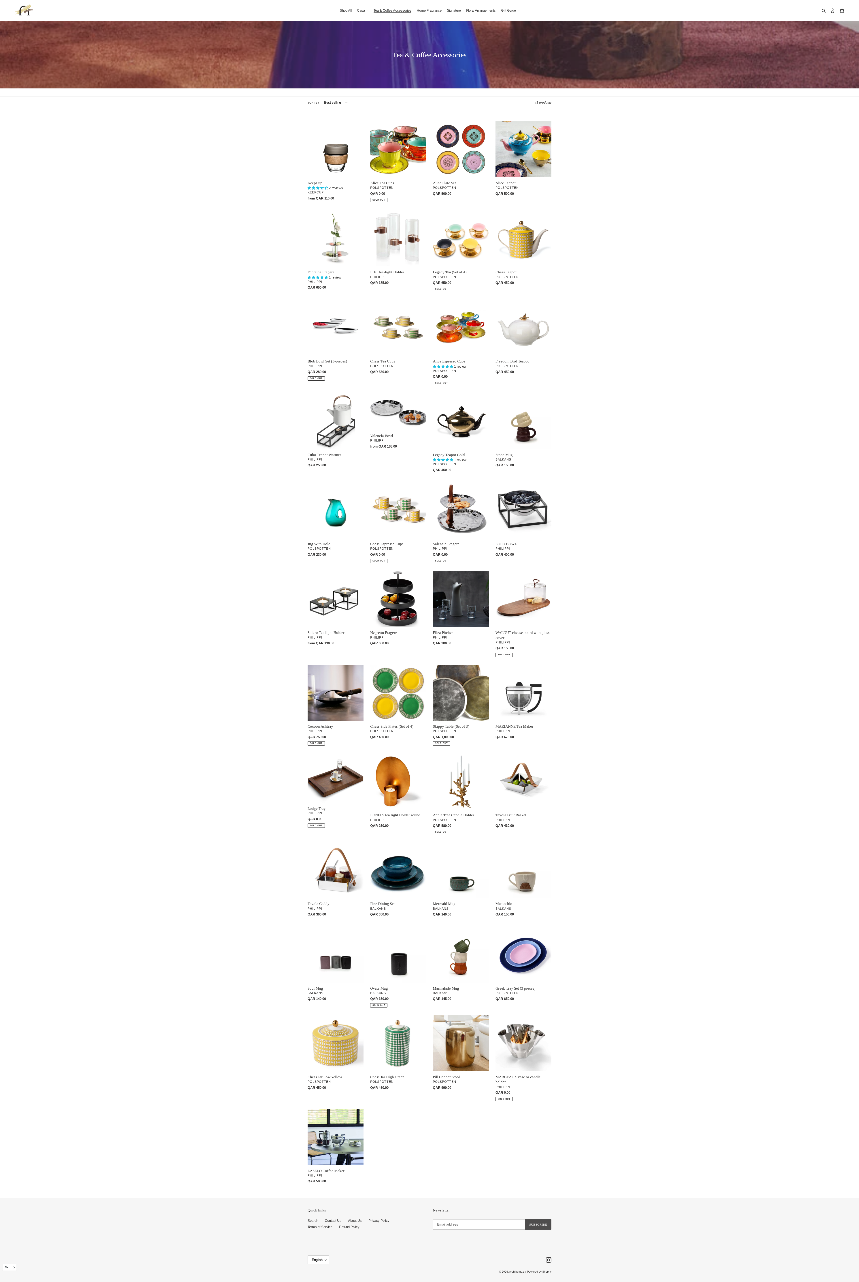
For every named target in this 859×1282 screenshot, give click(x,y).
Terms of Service (320, 1227)
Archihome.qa (517, 1271)
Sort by (313, 102)
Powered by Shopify (539, 1271)
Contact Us (333, 1220)
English (317, 1260)
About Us (355, 1220)
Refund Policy (349, 1227)
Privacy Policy (378, 1220)
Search (313, 1220)
